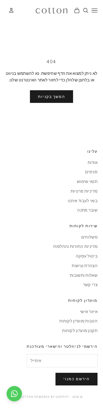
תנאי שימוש (87, 181)
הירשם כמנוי (76, 378)
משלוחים (89, 237)
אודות (93, 162)
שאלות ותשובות (84, 275)
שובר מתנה (87, 210)
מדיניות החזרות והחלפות (75, 246)
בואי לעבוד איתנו (83, 200)
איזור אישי (89, 311)
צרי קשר (90, 284)
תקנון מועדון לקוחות (80, 330)
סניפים (91, 171)
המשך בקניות (51, 96)
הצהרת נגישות (85, 265)
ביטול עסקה (87, 256)
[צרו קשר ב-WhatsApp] (14, 393)
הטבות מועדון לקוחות (78, 321)
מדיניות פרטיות (84, 191)
